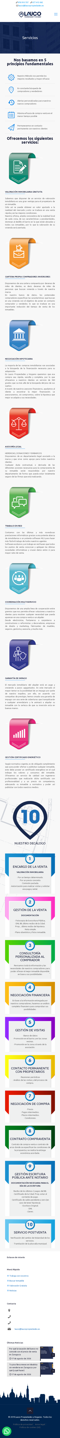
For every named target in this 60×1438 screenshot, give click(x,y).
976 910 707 (23, 2)
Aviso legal (40, 1424)
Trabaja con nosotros (19, 1276)
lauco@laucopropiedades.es (31, 5)
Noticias (13, 1290)
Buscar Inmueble (16, 1281)
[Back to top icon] (30, 1411)
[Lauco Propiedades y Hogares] (30, 14)
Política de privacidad (23, 1424)
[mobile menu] (55, 14)
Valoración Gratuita (18, 1286)
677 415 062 (37, 2)
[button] (6, 1431)
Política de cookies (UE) (30, 1427)
